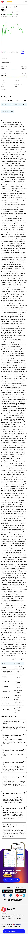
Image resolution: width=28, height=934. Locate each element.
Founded (14, 658)
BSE (5, 9)
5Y (14, 52)
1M (7, 52)
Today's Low (4, 66)
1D (2, 52)
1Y (9, 52)
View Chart (22, 52)
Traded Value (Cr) (18, 84)
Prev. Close (17, 80)
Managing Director (5, 658)
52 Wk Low (3, 73)
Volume (3, 84)
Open (2, 80)
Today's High (24, 66)
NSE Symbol (21, 658)
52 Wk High (24, 73)
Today (17, 14)
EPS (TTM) (17, 100)
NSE (2, 9)
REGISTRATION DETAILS (17, 899)
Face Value (3, 89)
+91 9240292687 (18, 918)
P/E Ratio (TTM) (5, 104)
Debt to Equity (5, 111)
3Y (11, 52)
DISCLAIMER (7, 899)
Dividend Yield (18, 104)
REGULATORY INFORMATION (14, 901)
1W (5, 52)
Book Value (17, 108)
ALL (17, 52)
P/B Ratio (4, 108)
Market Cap (4, 100)
